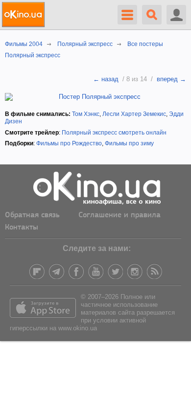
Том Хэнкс (85, 114)
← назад (106, 79)
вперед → (171, 79)
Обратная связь (32, 215)
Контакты (21, 227)
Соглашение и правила (119, 215)
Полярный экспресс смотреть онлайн (114, 132)
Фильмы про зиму (129, 143)
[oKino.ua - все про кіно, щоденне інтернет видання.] (24, 14)
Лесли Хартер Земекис (134, 114)
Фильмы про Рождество (69, 143)
